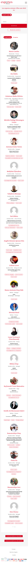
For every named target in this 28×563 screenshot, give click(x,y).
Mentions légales (14, 552)
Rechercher (14, 25)
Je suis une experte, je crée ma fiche (14, 540)
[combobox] (14, 16)
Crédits (14, 555)
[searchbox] (14, 18)
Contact (13, 549)
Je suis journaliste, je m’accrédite (14, 536)
